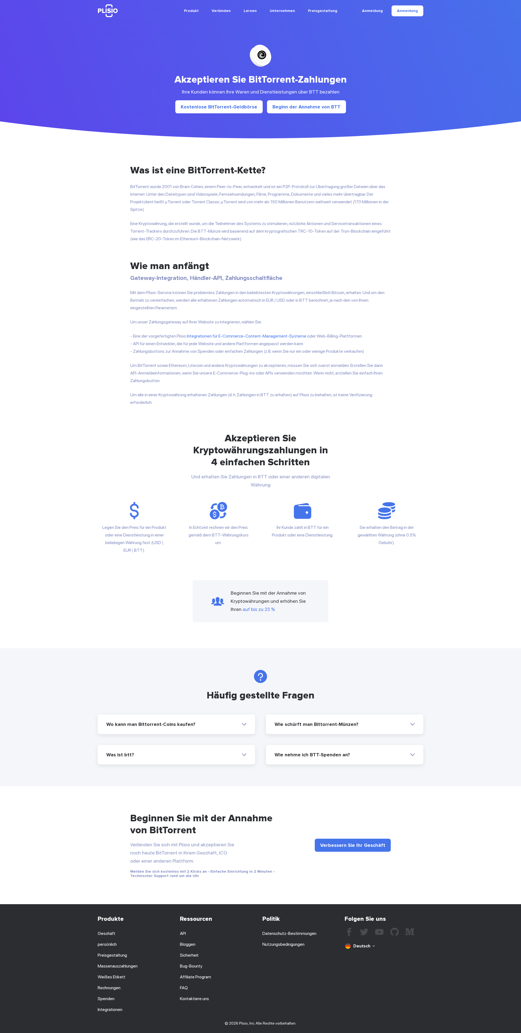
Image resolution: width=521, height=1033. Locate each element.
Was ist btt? (120, 755)
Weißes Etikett (111, 976)
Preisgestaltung (322, 10)
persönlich (107, 944)
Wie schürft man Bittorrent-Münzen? (316, 724)
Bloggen (187, 944)
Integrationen (110, 1009)
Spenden (106, 998)
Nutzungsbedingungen (283, 944)
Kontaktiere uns (194, 998)
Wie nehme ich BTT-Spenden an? (312, 755)
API (183, 933)
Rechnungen (109, 987)
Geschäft (106, 933)
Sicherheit (189, 955)
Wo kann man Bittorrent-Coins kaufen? (150, 724)
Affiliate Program (195, 976)
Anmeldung (372, 11)
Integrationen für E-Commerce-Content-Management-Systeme (246, 336)
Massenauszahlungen (118, 966)
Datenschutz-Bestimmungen (289, 933)
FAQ (184, 987)
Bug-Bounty (191, 966)
